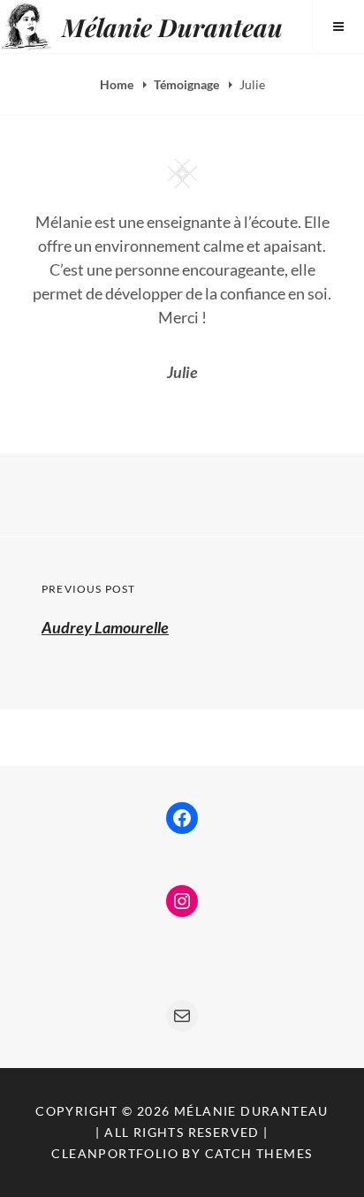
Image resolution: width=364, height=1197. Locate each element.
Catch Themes (259, 1153)
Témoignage (188, 84)
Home (118, 84)
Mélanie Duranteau (172, 27)
